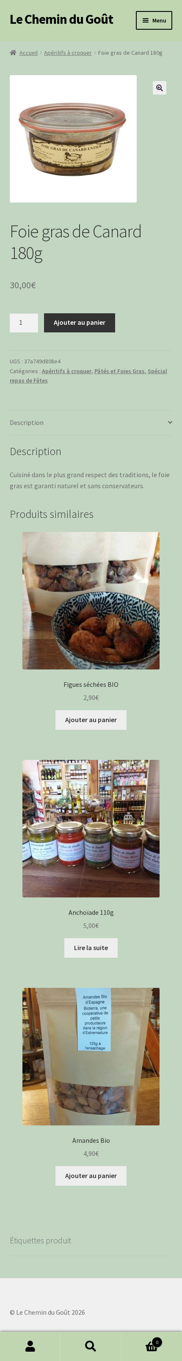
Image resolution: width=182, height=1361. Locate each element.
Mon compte (30, 1346)
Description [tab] (27, 422)
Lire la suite (91, 947)
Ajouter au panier (79, 322)
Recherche (91, 1346)
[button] (159, 88)
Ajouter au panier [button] (91, 719)
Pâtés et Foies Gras (119, 371)
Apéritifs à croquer (68, 52)
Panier (140, 1339)
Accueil (28, 52)
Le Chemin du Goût (61, 19)
